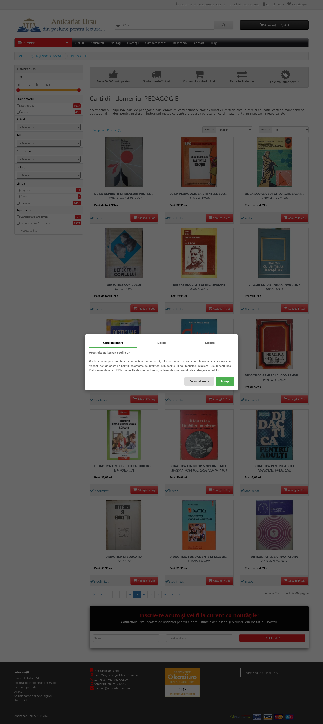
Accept (225, 381)
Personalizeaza (199, 381)
